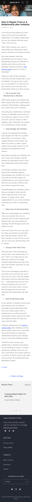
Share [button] (5, 367)
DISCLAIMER (7, 448)
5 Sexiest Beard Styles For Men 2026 (15, 395)
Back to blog (17, 376)
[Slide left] (12, 411)
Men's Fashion (8, 460)
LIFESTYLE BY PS (11, 497)
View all (27, 385)
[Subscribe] (26, 481)
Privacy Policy (8, 443)
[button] (4, 2)
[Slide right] (20, 411)
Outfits (5, 469)
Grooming (6, 465)
